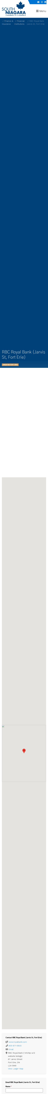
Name (8, 1086)
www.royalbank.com (17, 1042)
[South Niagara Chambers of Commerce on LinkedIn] (45, 2)
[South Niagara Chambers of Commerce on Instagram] (42, 2)
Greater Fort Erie (10, 365)
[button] (24, 751)
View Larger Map (16, 1069)
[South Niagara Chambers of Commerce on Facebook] (38, 2)
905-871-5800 (15, 1045)
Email (10, 1049)
